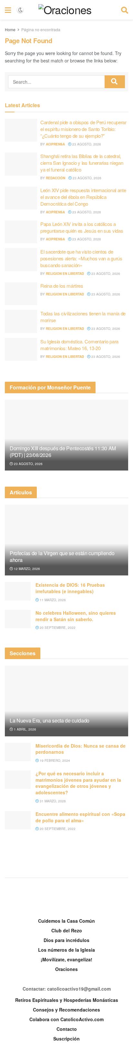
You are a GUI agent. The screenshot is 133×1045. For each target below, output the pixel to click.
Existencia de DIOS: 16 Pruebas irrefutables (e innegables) (70, 588)
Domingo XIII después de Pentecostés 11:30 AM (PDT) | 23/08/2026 (63, 451)
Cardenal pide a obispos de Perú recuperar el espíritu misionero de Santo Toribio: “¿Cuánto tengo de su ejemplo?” (83, 129)
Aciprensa (55, 144)
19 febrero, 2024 (54, 760)
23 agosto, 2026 (86, 144)
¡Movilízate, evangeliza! (66, 959)
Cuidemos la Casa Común (66, 921)
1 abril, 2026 (24, 729)
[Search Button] (115, 81)
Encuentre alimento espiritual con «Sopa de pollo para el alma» (80, 817)
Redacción (55, 178)
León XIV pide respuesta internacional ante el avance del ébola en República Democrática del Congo (83, 197)
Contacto (66, 1029)
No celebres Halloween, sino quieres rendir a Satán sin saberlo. (76, 616)
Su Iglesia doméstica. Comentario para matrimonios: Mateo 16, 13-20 (79, 344)
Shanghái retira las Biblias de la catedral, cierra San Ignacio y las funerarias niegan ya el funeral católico (81, 163)
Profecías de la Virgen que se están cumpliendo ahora (62, 556)
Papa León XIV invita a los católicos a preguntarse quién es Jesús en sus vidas (81, 227)
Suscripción (66, 1038)
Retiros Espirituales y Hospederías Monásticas (66, 1000)
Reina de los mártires (61, 285)
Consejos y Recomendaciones (66, 1009)
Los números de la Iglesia (66, 950)
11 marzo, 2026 (52, 600)
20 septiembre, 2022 (57, 627)
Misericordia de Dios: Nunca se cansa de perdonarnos (81, 748)
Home (10, 29)
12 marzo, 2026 (26, 568)
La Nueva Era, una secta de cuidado (49, 720)
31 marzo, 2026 (52, 801)
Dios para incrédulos (66, 940)
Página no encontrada (40, 29)
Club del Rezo (66, 930)
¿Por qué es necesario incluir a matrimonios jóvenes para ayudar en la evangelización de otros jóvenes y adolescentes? (78, 783)
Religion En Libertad (65, 273)
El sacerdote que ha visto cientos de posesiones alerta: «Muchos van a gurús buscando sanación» (81, 258)
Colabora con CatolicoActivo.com (66, 1019)
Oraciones (66, 969)
